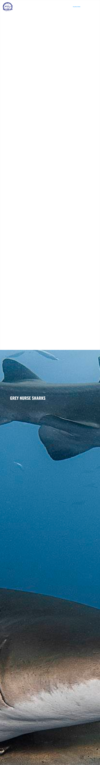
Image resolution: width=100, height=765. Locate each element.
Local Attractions (66, 6)
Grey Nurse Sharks (76, 6)
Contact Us (93, 6)
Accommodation (85, 6)
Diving (58, 6)
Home (48, 6)
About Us (53, 6)
